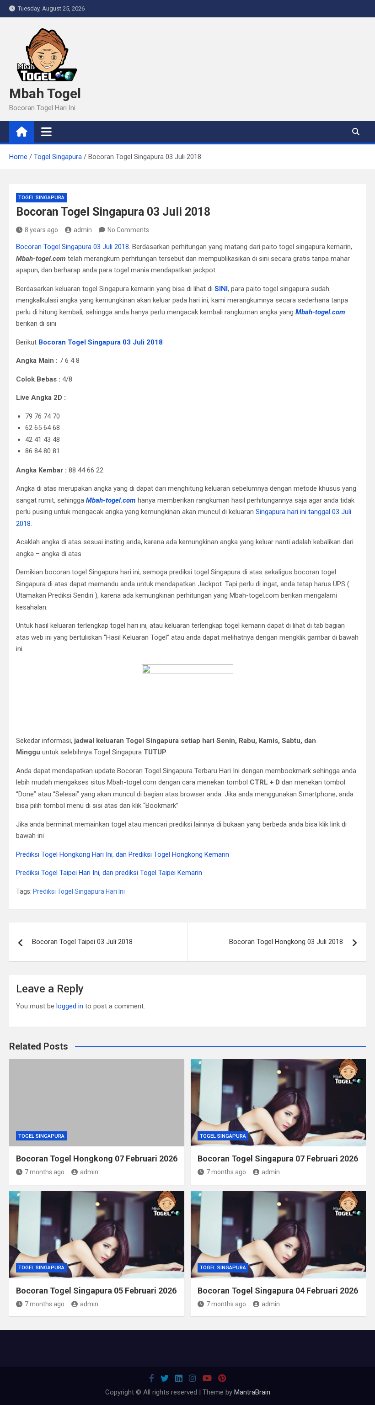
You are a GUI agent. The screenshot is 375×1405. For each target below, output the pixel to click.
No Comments (128, 229)
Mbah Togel (45, 93)
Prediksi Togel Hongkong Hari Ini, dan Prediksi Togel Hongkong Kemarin (122, 854)
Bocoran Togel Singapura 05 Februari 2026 (96, 1290)
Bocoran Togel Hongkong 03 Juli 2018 (286, 942)
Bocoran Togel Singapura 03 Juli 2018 (72, 247)
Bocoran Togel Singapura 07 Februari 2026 (278, 1158)
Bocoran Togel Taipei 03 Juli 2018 (82, 942)
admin (83, 229)
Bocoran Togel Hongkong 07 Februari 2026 (96, 1158)
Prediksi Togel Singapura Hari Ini (79, 891)
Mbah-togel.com (111, 500)
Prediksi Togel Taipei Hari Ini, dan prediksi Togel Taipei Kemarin (109, 873)
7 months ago (44, 1172)
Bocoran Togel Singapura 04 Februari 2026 (278, 1290)
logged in (69, 1006)
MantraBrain (252, 1392)
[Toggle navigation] (46, 131)
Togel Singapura (41, 198)
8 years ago (41, 229)
